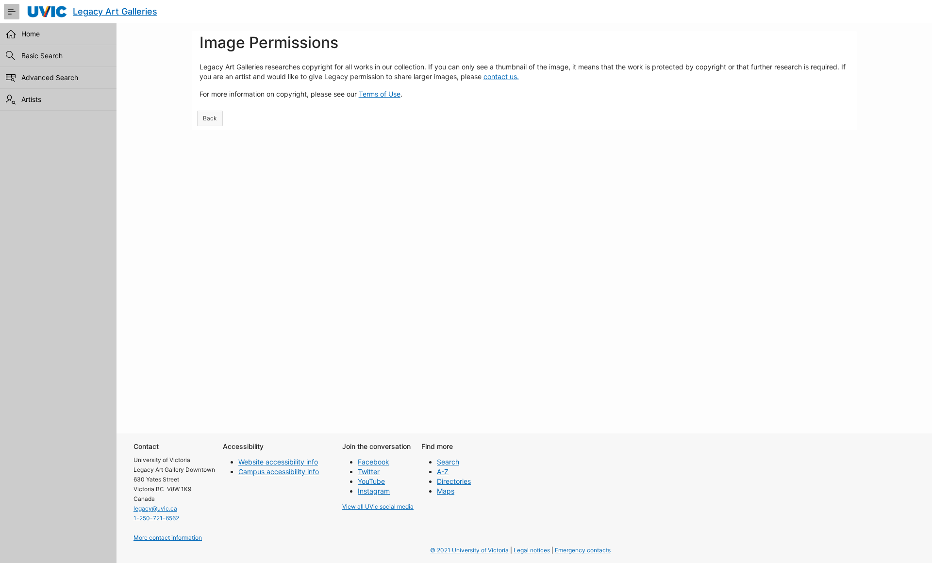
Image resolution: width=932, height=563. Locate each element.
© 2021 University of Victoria (469, 550)
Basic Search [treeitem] (42, 55)
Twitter (369, 471)
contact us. (501, 76)
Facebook (373, 462)
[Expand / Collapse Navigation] (11, 11)
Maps (445, 491)
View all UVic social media (378, 506)
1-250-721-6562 (156, 518)
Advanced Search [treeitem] (49, 77)
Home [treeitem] (30, 34)
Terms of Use (379, 94)
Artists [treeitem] (31, 99)
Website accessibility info (278, 462)
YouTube (371, 481)
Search (448, 462)
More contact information (167, 537)
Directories (454, 481)
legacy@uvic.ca (155, 508)
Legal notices (532, 550)
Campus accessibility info (278, 471)
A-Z (443, 471)
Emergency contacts (583, 550)
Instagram (374, 491)
